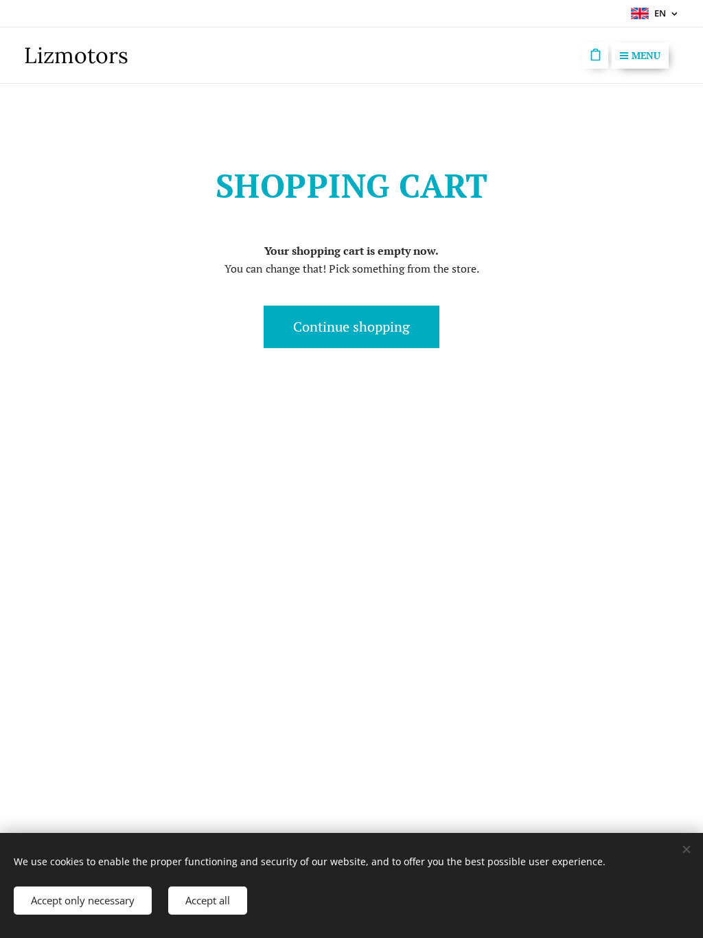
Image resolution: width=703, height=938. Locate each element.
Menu (646, 55)
